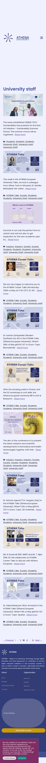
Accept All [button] (22, 758)
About (3, 678)
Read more (20, 134)
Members (4, 682)
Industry (10, 246)
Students (10, 141)
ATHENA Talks (12, 195)
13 (27, 640)
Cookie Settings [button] (9, 758)
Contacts (4, 689)
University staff (26, 144)
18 (33, 640)
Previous (8, 640)
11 (21, 640)
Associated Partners (8, 685)
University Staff (10, 144)
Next (38, 640)
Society (23, 195)
